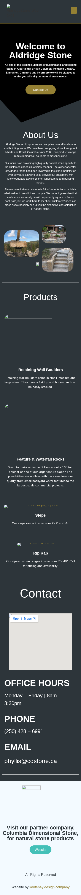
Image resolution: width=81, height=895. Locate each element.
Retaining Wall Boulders (40, 370)
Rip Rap (40, 553)
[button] (74, 10)
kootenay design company (49, 887)
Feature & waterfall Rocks (41, 459)
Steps (40, 515)
